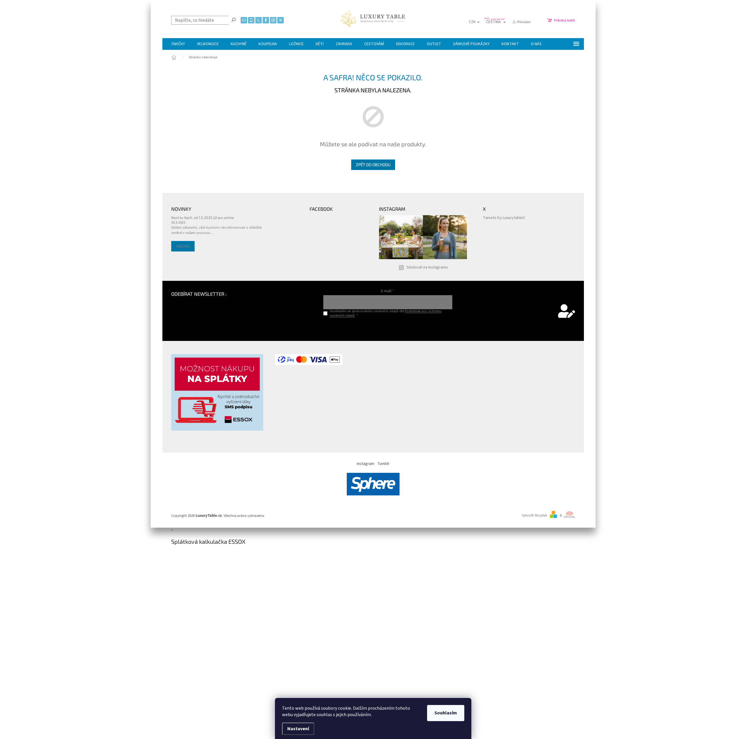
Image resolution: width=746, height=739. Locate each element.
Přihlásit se (387, 327)
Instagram (365, 464)
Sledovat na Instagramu (427, 267)
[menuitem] (178, 44)
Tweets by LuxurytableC (504, 218)
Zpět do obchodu (373, 164)
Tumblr (383, 464)
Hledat (234, 19)
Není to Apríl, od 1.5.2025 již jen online (202, 217)
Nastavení (298, 729)
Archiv (183, 246)
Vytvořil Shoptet (534, 515)
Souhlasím (445, 713)
